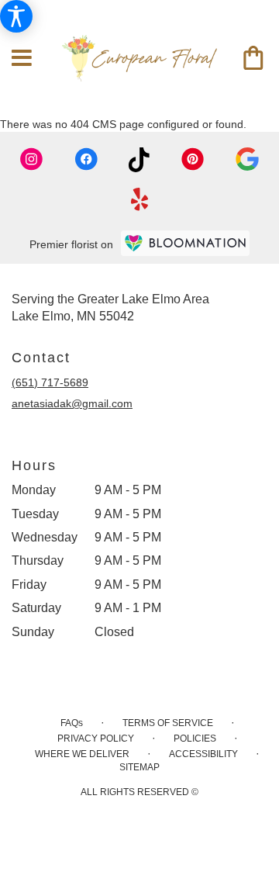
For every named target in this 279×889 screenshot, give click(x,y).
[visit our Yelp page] (139, 199)
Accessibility (203, 754)
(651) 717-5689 (50, 382)
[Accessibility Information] (16, 16)
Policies (195, 738)
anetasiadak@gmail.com (72, 403)
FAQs (71, 723)
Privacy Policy (95, 738)
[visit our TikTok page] (139, 159)
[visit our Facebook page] (86, 159)
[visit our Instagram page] (32, 159)
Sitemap (139, 767)
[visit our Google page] (247, 159)
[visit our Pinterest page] (193, 159)
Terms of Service (167, 723)
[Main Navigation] (21, 58)
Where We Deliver (82, 754)
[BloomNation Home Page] (185, 243)
